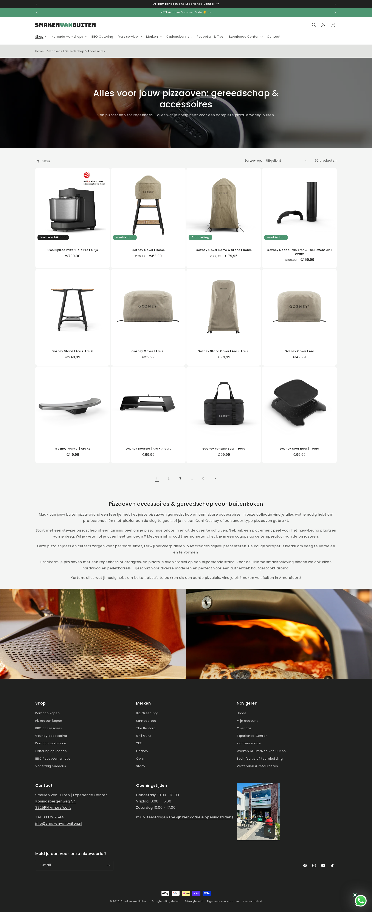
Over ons (244, 728)
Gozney (142, 751)
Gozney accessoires (51, 736)
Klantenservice (249, 743)
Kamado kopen (47, 713)
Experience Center (252, 736)
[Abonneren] (108, 865)
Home (39, 51)
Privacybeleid (194, 901)
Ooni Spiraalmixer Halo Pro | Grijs (72, 250)
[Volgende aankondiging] (335, 4)
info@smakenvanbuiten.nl (58, 823)
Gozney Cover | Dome (148, 250)
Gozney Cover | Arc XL (148, 351)
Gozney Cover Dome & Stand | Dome (224, 250)
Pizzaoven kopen (48, 721)
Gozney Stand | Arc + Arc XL (72, 351)
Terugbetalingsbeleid (166, 901)
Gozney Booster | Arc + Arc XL (148, 449)
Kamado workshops (51, 743)
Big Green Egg (147, 713)
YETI (139, 743)
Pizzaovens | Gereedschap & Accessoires (75, 51)
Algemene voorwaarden (223, 901)
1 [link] (157, 478)
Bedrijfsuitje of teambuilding (260, 758)
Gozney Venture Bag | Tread (223, 449)
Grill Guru (143, 736)
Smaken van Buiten (134, 901)
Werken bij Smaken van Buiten (261, 751)
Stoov (140, 766)
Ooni (140, 758)
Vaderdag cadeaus (50, 766)
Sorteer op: (253, 160)
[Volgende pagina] (215, 478)
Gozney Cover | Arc (299, 351)
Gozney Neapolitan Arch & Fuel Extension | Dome (299, 252)
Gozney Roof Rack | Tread (299, 449)
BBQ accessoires (48, 728)
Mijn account (247, 721)
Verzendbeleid (252, 901)
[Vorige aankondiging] (37, 4)
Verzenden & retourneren (257, 766)
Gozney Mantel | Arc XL (72, 449)
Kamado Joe (146, 721)
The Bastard (146, 728)
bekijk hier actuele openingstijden (200, 817)
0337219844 (53, 817)
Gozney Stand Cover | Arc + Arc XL (224, 351)
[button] (41, 36)
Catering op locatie (51, 751)
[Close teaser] (355, 895)
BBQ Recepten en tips (52, 758)
